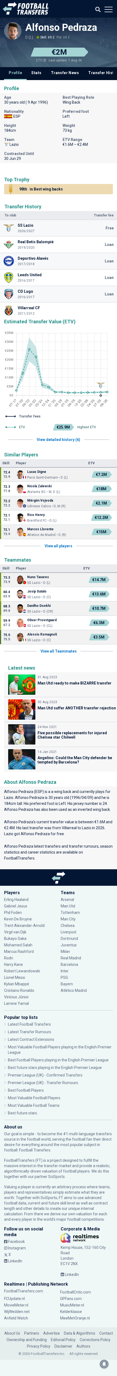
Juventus (69, 945)
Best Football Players (26, 1090)
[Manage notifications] (104, 1364)
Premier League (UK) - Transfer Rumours (43, 1083)
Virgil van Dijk (15, 932)
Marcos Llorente (40, 529)
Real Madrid (71, 958)
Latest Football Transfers (29, 1024)
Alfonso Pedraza (61, 27)
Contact (106, 1333)
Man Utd (68, 906)
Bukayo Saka (15, 938)
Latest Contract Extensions (31, 1039)
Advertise (51, 1333)
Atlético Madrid (74, 990)
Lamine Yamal (16, 1003)
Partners (31, 1333)
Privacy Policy (38, 1346)
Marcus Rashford (19, 951)
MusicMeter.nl (72, 1305)
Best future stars (22, 1113)
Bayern (67, 984)
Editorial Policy (63, 1340)
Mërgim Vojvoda (40, 500)
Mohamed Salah (18, 945)
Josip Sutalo (37, 591)
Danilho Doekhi (39, 606)
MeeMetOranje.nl (75, 1318)
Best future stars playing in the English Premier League (55, 1067)
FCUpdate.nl (14, 1298)
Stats (36, 73)
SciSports (56, 1176)
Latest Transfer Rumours (29, 1032)
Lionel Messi (15, 977)
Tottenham (70, 912)
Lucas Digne (36, 472)
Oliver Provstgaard (42, 620)
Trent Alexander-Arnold (24, 925)
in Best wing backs (41, 189)
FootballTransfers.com (23, 1291)
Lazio (8, 797)
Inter (65, 971)
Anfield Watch (16, 1318)
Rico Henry (36, 515)
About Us (12, 1333)
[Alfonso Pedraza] (12, 30)
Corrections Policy (95, 1340)
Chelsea (68, 925)
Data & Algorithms (79, 1333)
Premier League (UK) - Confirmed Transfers (45, 1075)
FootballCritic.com (75, 1292)
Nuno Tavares (38, 577)
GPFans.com (71, 1298)
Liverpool (68, 932)
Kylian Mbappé (17, 984)
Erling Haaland (16, 899)
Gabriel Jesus (15, 906)
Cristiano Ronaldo (19, 990)
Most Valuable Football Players (34, 1098)
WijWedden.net (17, 1311)
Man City (68, 919)
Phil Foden (13, 912)
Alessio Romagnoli (42, 634)
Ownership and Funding (27, 1340)
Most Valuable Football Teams (34, 1105)
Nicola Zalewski (39, 486)
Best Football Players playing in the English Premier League (58, 1060)
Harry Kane (14, 964)
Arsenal (67, 899)
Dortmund (69, 938)
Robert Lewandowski (22, 971)
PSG (64, 977)
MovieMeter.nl (16, 1305)
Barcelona (69, 964)
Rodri (8, 958)
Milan (65, 951)
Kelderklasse (71, 1311)
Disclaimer (63, 1346)
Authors (83, 1346)
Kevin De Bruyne (18, 919)
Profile (15, 73)
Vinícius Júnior (16, 997)
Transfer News (65, 73)
